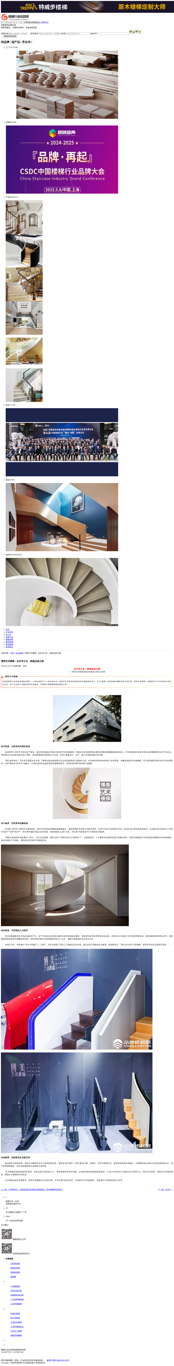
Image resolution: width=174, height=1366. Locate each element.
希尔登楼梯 (15, 1318)
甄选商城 (9, 642)
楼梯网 (13, 1277)
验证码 (94, 34)
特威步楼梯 (15, 1314)
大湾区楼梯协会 (17, 1327)
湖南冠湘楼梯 (16, 1335)
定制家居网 (15, 1264)
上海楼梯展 (15, 1286)
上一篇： (32, 1190)
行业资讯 (9, 632)
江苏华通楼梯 (16, 1304)
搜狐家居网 (15, 1272)
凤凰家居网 (15, 1268)
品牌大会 (9, 637)
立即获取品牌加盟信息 (32, 22)
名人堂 (8, 635)
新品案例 (9, 644)
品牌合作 (45, 22)
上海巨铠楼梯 (16, 1322)
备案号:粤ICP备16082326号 (58, 1360)
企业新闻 (19, 653)
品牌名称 (5, 34)
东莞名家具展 (16, 1291)
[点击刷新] (135, 31)
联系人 (65, 34)
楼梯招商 (9, 639)
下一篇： (165, 1190)
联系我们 (9, 647)
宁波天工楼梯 (16, 1331)
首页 (7, 630)
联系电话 (35, 34)
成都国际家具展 (17, 1295)
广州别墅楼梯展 (17, 1299)
